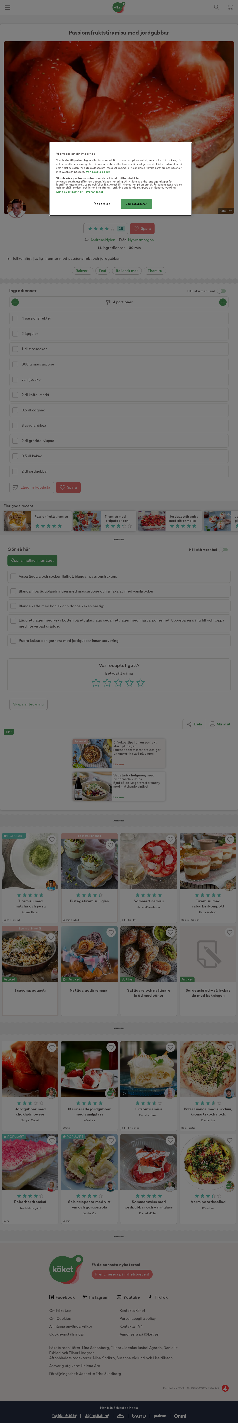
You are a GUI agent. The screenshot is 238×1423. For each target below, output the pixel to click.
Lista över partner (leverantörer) (80, 191)
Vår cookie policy (98, 171)
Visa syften (102, 203)
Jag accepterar (136, 203)
